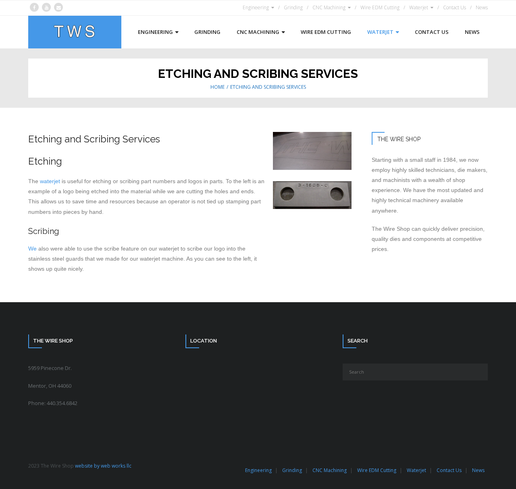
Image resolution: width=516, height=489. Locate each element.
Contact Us (454, 7)
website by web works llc (103, 465)
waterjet (50, 181)
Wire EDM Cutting (379, 7)
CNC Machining (328, 7)
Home (217, 87)
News (482, 7)
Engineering (256, 7)
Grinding (293, 7)
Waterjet (418, 7)
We (32, 248)
